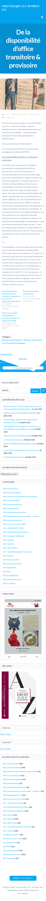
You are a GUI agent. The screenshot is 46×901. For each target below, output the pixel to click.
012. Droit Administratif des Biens (16, 532)
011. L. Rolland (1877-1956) (13, 528)
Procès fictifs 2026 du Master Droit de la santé (21, 450)
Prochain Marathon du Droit (14, 457)
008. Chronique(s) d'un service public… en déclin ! (21, 516)
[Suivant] (36, 657)
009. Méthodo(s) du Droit (12, 520)
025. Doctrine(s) (9, 583)
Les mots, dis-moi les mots (14, 440)
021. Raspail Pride (9, 567)
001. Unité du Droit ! (11, 489)
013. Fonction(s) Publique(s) (13, 343)
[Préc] (9, 657)
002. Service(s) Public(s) (12, 340)
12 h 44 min (36, 114)
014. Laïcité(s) (8, 540)
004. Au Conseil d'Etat (32, 340)
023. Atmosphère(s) (10, 575)
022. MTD (7, 571)
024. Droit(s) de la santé (12, 579)
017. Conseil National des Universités (17, 552)
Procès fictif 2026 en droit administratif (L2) (20, 444)
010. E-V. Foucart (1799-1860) (14, 524)
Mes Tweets (5, 734)
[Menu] (42, 17)
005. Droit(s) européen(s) (12, 504)
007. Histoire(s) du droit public (14, 512)
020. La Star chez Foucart (12, 564)
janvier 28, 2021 (22, 114)
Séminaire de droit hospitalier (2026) (17, 436)
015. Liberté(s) (8, 544)
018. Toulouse (8, 556)
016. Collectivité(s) (10, 548)
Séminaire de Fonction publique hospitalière (20, 413)
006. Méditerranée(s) (11, 508)
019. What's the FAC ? (11, 560)
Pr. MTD (8, 114)
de (23, 656)
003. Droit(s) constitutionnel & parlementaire (20, 496)
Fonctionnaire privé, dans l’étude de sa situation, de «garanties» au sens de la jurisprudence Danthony (11, 296)
